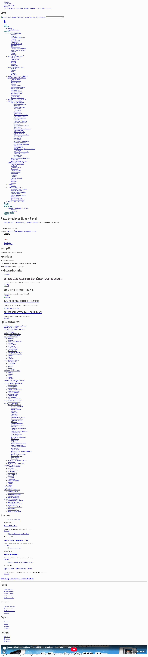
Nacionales (14, 211)
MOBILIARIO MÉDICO (11, 327)
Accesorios (14, 54)
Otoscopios (17, 127)
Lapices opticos (18, 147)
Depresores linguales (20, 153)
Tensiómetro (17, 112)
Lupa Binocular (15, 96)
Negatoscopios (18, 155)
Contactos (6, 626)
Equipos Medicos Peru (11, 554)
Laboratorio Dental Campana (19, 189)
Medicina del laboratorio (14, 494)
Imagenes (13, 61)
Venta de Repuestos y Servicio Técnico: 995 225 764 (17, 579)
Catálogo (6, 205)
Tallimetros (17, 119)
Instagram (8, 641)
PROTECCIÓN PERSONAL (16, 201)
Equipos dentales (8, 593)
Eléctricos (13, 36)
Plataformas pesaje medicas (21, 125)
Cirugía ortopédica (16, 167)
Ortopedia (17, 105)
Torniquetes (17, 150)
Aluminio (13, 70)
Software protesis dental (17, 98)
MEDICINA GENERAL (18, 102)
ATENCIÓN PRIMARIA (15, 101)
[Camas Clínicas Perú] (14, 519)
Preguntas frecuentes (9, 606)
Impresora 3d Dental (16, 190)
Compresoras (14, 42)
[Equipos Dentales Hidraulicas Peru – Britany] (20, 562)
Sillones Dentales (15, 47)
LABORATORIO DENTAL (15, 187)
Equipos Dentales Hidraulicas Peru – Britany (18, 569)
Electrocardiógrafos (19, 132)
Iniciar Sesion (7, 3)
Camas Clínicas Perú (10, 526)
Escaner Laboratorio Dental (18, 192)
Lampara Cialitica (16, 85)
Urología (13, 183)
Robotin (13, 53)
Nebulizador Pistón (19, 107)
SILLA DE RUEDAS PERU (16, 67)
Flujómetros (17, 139)
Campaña (13, 39)
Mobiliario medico (9, 591)
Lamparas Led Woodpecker (18, 48)
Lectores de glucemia (20, 118)
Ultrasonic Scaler (15, 79)
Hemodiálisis (14, 65)
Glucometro (17, 108)
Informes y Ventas (9, 213)
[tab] (75, 243)
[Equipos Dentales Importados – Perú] (18, 534)
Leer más (6, 284)
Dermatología (14, 169)
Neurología (14, 175)
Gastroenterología (16, 170)
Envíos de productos (9, 611)
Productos (7, 31)
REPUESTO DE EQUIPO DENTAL (18, 208)
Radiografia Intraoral (16, 90)
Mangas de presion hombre (21, 152)
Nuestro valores (8, 608)
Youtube (7, 639)
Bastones (13, 73)
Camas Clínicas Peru (13, 381)
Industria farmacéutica (13, 497)
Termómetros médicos (20, 116)
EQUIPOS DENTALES (14, 33)
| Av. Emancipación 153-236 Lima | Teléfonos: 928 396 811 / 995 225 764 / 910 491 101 (28, 8)
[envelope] (4, 22)
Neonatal (13, 64)
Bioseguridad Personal (32, 222)
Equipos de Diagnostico (14, 402)
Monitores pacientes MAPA (21, 135)
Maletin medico (18, 146)
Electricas (13, 68)
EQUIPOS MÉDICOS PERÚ (16, 56)
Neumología (14, 173)
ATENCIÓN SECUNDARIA (16, 162)
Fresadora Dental (15, 193)
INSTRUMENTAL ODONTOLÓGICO (15, 326)
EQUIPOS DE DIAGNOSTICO (17, 99)
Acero (12, 71)
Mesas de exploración (20, 142)
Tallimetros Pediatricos (20, 121)
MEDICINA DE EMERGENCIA (20, 158)
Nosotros (6, 27)
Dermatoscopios (18, 130)
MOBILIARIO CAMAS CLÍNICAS (18, 76)
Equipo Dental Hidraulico (18, 37)
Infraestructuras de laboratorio (16, 493)
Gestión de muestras (13, 491)
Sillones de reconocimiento (21, 141)
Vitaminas (13, 186)
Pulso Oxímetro (18, 136)
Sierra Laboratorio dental (17, 200)
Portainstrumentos (16, 81)
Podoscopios (17, 156)
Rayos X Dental (15, 41)
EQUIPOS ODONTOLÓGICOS (17, 78)
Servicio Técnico (8, 206)
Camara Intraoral (15, 95)
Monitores (13, 62)
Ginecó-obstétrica (15, 172)
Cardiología (14, 166)
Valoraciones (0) (8, 244)
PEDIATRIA (14, 159)
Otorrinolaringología (16, 178)
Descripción (7, 243)
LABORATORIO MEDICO (12, 490)
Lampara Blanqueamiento (18, 87)
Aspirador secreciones (20, 104)
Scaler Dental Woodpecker (18, 50)
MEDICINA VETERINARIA (19, 161)
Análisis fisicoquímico (14, 496)
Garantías (6, 613)
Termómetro (17, 110)
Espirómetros (17, 138)
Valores (10, 28)
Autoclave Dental (15, 45)
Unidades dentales (9, 598)
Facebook (6, 214)
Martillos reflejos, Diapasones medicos (24, 149)
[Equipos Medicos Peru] (14, 548)
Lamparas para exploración (21, 144)
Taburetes (13, 51)
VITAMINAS (11, 184)
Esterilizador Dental (16, 44)
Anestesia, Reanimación (17, 164)
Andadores (14, 74)
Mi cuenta (7, 6)
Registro (6, 2)
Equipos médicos (8, 595)
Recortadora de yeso (16, 198)
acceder (6, 266)
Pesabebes (17, 124)
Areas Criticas (15, 59)
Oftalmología (14, 176)
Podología (13, 179)
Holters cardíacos (19, 133)
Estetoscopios (18, 113)
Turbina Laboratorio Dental (18, 195)
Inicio (5, 25)
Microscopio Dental (16, 93)
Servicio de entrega (9, 5)
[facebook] (4, 20)
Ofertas (6, 203)
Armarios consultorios (17, 88)
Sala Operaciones (15, 58)
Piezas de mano (15, 196)
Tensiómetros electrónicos (21, 115)
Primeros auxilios (8, 589)
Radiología (14, 181)
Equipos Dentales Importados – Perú (16, 540)
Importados (14, 34)
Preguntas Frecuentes (13, 30)
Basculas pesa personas (20, 122)
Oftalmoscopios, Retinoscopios (22, 129)
